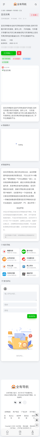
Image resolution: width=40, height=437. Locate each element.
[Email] (25, 402)
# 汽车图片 (16, 59)
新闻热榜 (9, 10)
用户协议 (16, 412)
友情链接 (8, 412)
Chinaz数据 (22, 179)
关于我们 (33, 412)
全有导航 (18, 426)
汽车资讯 (15, 10)
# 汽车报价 (26, 59)
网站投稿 (32, 426)
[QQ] (20, 402)
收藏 (35, 15)
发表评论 (32, 316)
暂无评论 (7, 281)
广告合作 (24, 412)
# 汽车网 (5, 62)
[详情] (18, 251)
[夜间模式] (37, 425)
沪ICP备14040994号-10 (24, 428)
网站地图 (25, 426)
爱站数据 (11, 179)
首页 (4, 10)
